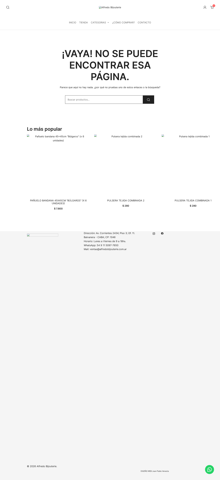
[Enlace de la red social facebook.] (162, 233)
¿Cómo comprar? (123, 22)
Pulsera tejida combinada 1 (193, 200)
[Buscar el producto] (148, 99)
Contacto (144, 22)
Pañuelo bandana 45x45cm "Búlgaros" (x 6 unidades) (58, 202)
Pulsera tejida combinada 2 (125, 200)
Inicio (72, 22)
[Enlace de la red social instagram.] (154, 233)
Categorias (98, 22)
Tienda (83, 22)
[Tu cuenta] (205, 7)
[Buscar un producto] (8, 7)
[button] (209, 469)
